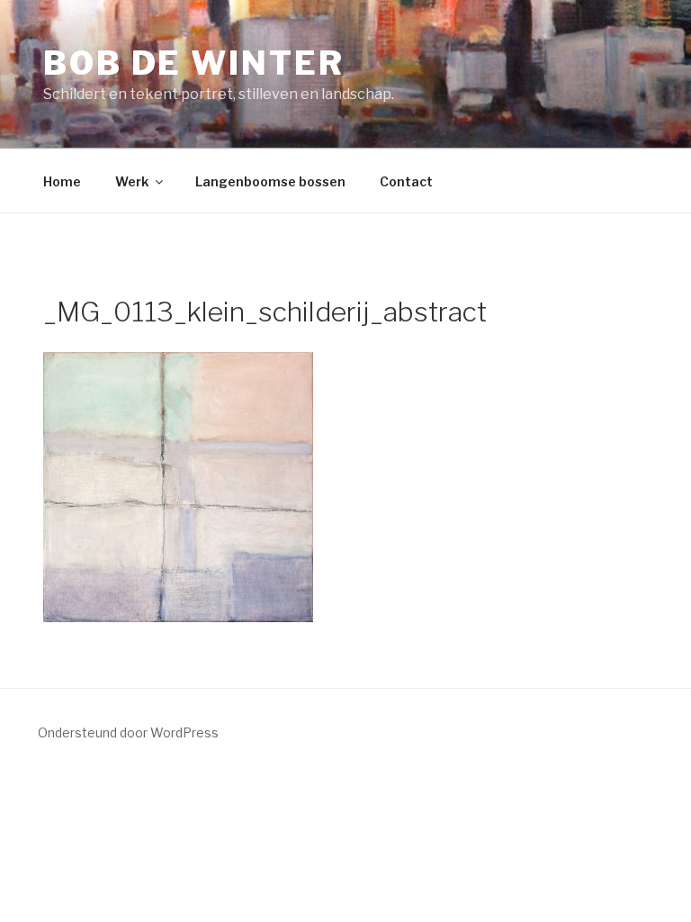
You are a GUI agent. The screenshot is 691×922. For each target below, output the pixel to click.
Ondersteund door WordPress (128, 732)
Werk (131, 181)
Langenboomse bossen (270, 181)
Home (62, 181)
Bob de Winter (193, 63)
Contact (406, 181)
